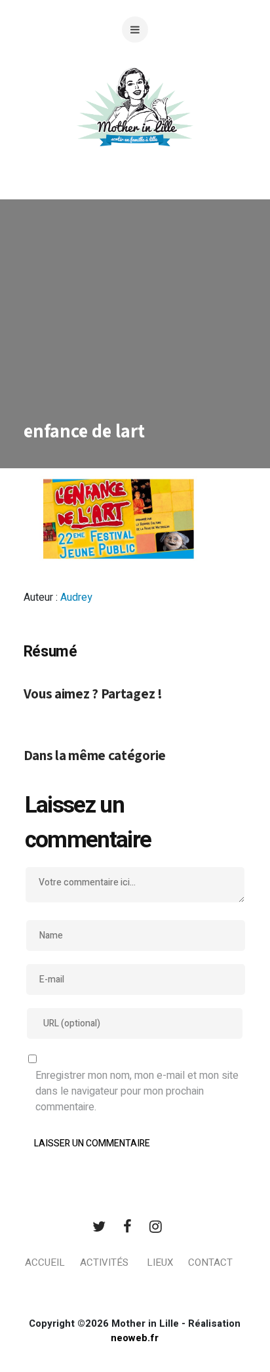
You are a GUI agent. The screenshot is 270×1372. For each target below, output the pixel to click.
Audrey (76, 597)
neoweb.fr (135, 1338)
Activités (104, 1262)
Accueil (45, 1262)
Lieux (160, 1262)
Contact (210, 1262)
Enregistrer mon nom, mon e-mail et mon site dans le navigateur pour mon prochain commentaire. (137, 1091)
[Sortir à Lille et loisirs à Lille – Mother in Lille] (135, 123)
